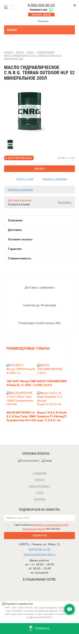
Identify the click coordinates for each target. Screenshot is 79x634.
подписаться (39, 535)
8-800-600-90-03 (41, 5)
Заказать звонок (41, 14)
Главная (8, 52)
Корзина (42, 21)
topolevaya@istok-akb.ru (40, 554)
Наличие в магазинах (20, 189)
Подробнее (64, 202)
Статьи (39, 492)
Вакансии (39, 499)
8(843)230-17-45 (39, 549)
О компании (39, 473)
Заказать (39, 168)
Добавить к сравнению (55, 179)
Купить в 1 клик (24, 179)
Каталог (12, 29)
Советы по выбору (39, 486)
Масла (30, 52)
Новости (39, 479)
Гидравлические (45, 52)
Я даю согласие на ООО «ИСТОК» (41, 527)
